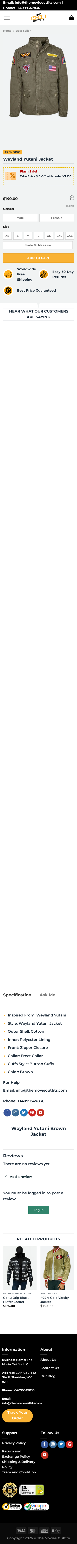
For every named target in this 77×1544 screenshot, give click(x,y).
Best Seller (23, 30)
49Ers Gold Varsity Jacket (54, 1300)
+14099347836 (30, 1101)
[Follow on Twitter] (24, 1112)
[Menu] (6, 17)
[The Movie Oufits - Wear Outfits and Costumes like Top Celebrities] (38, 17)
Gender (8, 208)
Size (6, 226)
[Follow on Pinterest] (32, 1112)
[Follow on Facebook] (7, 1112)
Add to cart (38, 258)
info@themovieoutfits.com (41, 1090)
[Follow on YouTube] (40, 1112)
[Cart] (71, 18)
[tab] (17, 995)
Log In (39, 1210)
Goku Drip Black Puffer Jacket (16, 1300)
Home (7, 30)
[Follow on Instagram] (15, 1112)
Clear (70, 206)
